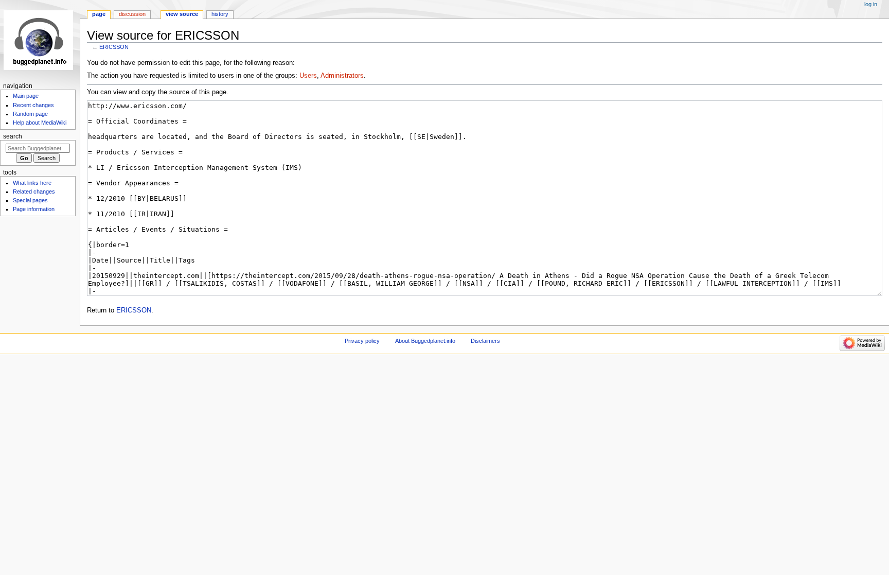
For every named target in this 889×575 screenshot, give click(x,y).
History (219, 14)
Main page (26, 96)
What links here (32, 183)
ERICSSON (114, 47)
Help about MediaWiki (39, 122)
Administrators (342, 75)
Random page (30, 114)
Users (308, 75)
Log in (870, 4)
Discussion (132, 14)
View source (182, 14)
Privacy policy (362, 341)
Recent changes (33, 105)
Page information (34, 209)
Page (98, 14)
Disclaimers (485, 341)
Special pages (30, 200)
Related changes (34, 191)
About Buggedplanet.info (425, 341)
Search (12, 136)
